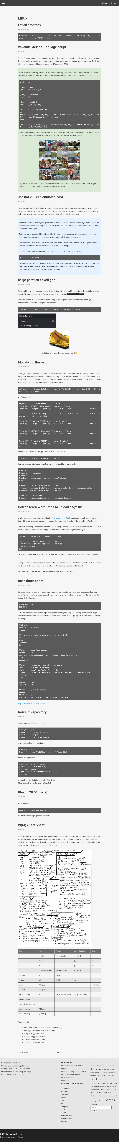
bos (113, 1066)
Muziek (63, 1113)
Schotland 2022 (67, 1118)
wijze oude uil (113, 1096)
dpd (92, 1072)
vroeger (109, 1093)
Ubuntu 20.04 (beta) (32, 792)
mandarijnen (105, 1080)
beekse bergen (107, 1066)
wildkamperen (95, 1101)
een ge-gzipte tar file (60, 518)
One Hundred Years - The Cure (12, 1075)
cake (115, 1066)
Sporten (64, 1121)
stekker (93, 1089)
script (19, 704)
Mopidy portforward (33, 362)
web (107, 1096)
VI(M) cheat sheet (31, 825)
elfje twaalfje (97, 1072)
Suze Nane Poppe (67, 1077)
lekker (92, 1080)
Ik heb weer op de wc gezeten (72, 1083)
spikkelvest (112, 1086)
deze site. (45, 845)
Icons (94, 1075)
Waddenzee (102, 1096)
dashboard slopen (101, 1069)
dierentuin (114, 1069)
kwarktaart (111, 1075)
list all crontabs (29, 25)
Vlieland (104, 1093)
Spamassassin (104, 1086)
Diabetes (64, 1098)
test (92, 1092)
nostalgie (93, 1083)
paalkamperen (103, 1083)
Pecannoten (65, 1080)
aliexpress (100, 1066)
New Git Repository (32, 712)
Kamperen (65, 1107)
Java (62, 1104)
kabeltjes (104, 1075)
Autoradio (64, 1092)
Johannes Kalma (108, 3)
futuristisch (104, 1072)
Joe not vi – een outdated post (40, 197)
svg (108, 1089)
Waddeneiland (95, 1096)
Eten (62, 1101)
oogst (97, 1083)
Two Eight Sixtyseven (14, 1134)
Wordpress (102, 1101)
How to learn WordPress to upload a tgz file (50, 507)
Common (64, 1095)
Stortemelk (104, 1089)
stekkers (97, 1089)
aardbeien (93, 1066)
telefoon (114, 1089)
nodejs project (66, 1115)
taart (110, 1089)
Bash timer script (30, 581)
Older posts (24, 1052)
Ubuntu (98, 1092)
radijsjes (110, 1083)
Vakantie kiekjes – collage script (42, 47)
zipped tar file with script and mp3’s (35, 704)
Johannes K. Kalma (15, 1137)
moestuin (112, 1080)
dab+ (93, 1069)
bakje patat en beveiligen (36, 280)
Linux (63, 1110)
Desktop (108, 1069)
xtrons (110, 1100)
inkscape (99, 1075)
